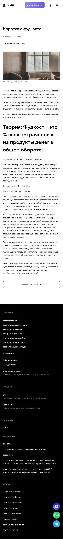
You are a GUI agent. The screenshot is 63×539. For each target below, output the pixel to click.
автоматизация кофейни (14, 338)
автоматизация (10, 320)
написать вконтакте (12, 513)
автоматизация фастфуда (14, 347)
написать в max (10, 508)
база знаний (8, 405)
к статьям (36, 284)
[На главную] (10, 5)
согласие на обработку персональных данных (24, 449)
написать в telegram (12, 497)
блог (5, 395)
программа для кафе (12, 333)
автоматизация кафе (12, 329)
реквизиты (8, 455)
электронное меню (12, 371)
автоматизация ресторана (15, 325)
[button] (56, 506)
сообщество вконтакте (13, 525)
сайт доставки (10, 360)
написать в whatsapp (12, 502)
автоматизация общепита (15, 342)
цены (5, 427)
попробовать (34, 5)
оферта (6, 444)
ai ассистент (9, 353)
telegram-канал (10, 519)
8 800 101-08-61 (10, 530)
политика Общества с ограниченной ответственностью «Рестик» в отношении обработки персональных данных (29, 462)
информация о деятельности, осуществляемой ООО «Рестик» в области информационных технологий (27, 471)
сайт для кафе (9, 364)
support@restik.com (12, 491)
